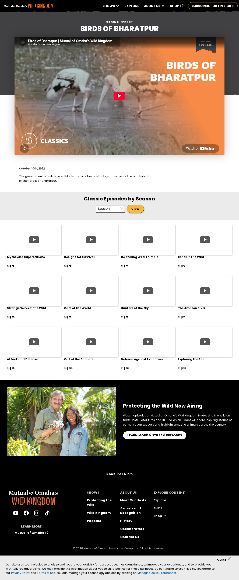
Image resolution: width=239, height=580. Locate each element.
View (135, 209)
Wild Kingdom (99, 513)
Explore (159, 500)
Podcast (94, 521)
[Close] (225, 557)
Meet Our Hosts (133, 500)
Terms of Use (46, 573)
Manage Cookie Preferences (157, 573)
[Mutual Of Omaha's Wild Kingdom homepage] (28, 6)
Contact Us (129, 537)
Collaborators (132, 529)
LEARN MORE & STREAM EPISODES (154, 435)
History (126, 521)
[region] (119, 568)
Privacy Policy (20, 573)
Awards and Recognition (130, 510)
